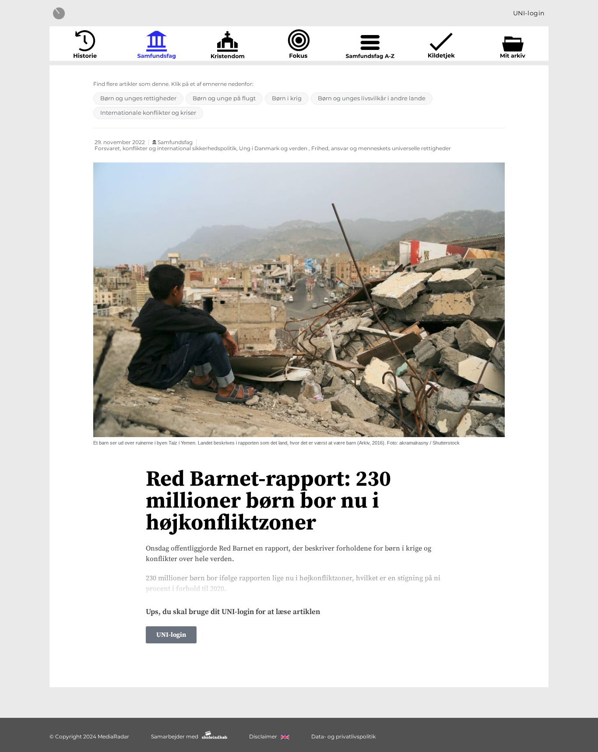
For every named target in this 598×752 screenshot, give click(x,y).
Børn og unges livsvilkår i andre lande (372, 98)
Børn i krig (287, 98)
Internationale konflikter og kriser (148, 112)
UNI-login (529, 13)
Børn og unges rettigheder (138, 98)
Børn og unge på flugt (224, 98)
